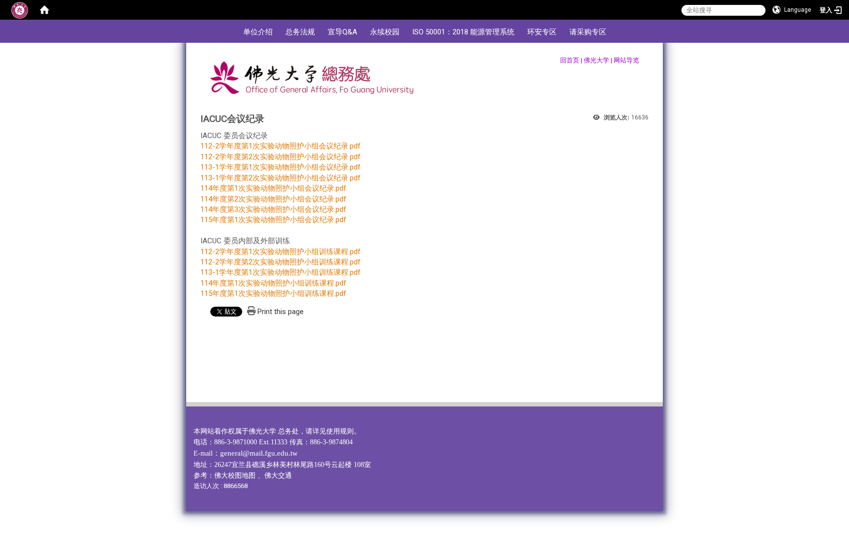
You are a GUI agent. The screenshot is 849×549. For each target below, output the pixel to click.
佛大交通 (278, 475)
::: (231, 24)
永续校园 (384, 32)
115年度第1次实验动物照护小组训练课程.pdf (273, 293)
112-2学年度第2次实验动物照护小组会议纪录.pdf (280, 156)
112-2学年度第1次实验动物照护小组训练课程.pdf (280, 251)
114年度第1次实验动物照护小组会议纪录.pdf (273, 188)
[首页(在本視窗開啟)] (44, 10)
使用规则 (340, 431)
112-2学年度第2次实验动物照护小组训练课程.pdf (280, 262)
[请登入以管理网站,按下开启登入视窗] (19, 10)
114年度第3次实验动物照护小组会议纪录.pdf (273, 209)
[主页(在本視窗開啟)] (337, 80)
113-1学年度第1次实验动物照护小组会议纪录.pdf (280, 167)
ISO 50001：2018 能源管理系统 (463, 32)
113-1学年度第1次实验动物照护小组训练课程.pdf (280, 272)
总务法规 (300, 32)
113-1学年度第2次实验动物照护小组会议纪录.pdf (280, 177)
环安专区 (542, 32)
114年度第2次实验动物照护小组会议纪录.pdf (273, 199)
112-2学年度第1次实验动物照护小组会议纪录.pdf (280, 146)
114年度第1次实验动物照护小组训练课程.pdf (273, 283)
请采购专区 (587, 32)
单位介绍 (258, 32)
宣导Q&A (342, 32)
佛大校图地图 (234, 475)
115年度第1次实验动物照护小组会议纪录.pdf (273, 219)
